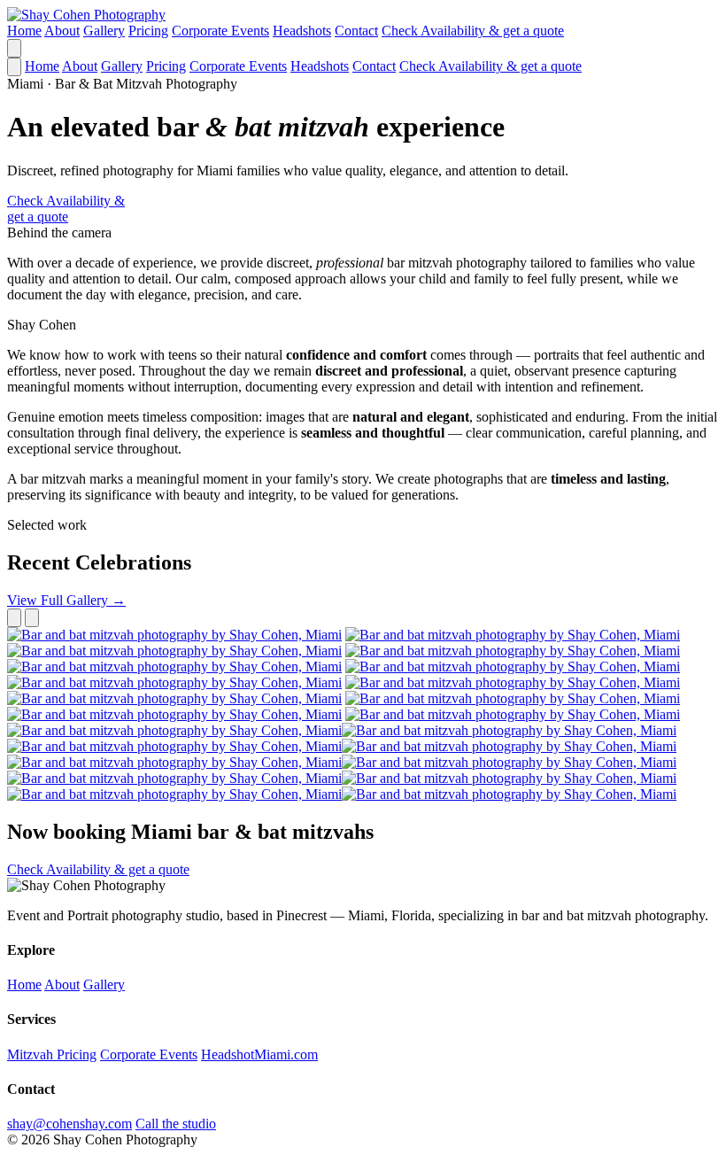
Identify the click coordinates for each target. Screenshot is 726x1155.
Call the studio (175, 1123)
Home (24, 30)
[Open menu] (14, 48)
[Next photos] (32, 618)
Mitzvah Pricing (52, 1054)
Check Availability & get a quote (473, 30)
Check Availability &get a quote (66, 208)
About (62, 30)
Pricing (148, 30)
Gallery (104, 30)
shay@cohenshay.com (69, 1123)
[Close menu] (14, 67)
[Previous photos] (14, 618)
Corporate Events (220, 30)
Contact (356, 30)
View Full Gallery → (66, 600)
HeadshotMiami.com (259, 1054)
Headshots (302, 30)
